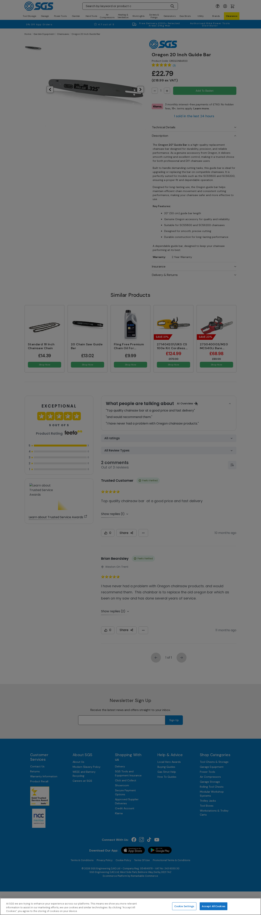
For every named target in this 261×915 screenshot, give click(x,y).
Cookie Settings (184, 906)
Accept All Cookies (213, 906)
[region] (130, 906)
